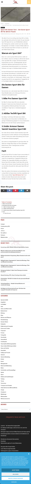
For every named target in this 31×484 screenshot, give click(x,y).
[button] (28, 454)
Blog (2, 315)
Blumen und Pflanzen (6, 317)
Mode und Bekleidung (6, 365)
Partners (3, 235)
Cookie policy (14, 481)
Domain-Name (4, 321)
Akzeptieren (15, 470)
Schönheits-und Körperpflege (8, 370)
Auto (2, 306)
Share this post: (8, 213)
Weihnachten (4, 396)
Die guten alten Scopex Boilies (8, 446)
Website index (4, 237)
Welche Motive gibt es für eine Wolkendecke (11, 443)
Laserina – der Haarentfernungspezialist (10, 425)
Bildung (3, 313)
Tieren (2, 381)
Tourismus (3, 383)
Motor (2, 368)
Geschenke (3, 337)
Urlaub (2, 389)
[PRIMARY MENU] (2, 2)
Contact (3, 224)
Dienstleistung (4, 319)
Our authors (4, 232)
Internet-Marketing (5, 357)
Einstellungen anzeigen (15, 478)
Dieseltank (3, 441)
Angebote (2, 27)
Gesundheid (4, 339)
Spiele (2, 372)
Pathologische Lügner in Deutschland (9, 450)
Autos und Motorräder (6, 308)
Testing (2, 379)
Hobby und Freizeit (5, 352)
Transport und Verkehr (6, 385)
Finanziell (3, 330)
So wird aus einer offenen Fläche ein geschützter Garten (15, 247)
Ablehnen (15, 474)
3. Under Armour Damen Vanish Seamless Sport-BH (14, 210)
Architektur (3, 304)
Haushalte (3, 350)
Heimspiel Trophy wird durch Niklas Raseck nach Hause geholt (15, 431)
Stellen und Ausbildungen (7, 376)
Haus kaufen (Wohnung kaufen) (8, 343)
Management (4, 363)
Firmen (2, 332)
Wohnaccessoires (5, 398)
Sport (2, 374)
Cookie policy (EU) (5, 226)
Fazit (4, 211)
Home (2, 228)
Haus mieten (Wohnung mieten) (8, 346)
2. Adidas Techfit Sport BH (8, 208)
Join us (2, 230)
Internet (3, 354)
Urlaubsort (3, 392)
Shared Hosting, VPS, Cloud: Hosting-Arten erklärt (13, 275)
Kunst (2, 361)
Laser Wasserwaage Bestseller (8, 448)
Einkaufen (3, 324)
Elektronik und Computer (7, 326)
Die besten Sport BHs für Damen (9, 205)
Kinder (2, 359)
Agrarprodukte (4, 300)
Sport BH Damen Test (18, 175)
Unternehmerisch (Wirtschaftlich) (9, 387)
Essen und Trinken (5, 328)
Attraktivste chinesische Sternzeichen (10, 439)
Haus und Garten (5, 348)
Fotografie (3, 335)
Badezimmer (4, 310)
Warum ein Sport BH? (7, 203)
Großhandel (4, 341)
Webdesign (3, 394)
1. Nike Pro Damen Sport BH (8, 207)
